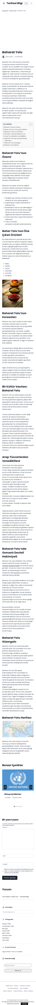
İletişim (16, 986)
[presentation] (18, 780)
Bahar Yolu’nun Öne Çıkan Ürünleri (16, 129)
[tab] (14, 806)
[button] (29, 3)
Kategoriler (9, 919)
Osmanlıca (5, 938)
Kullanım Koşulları (25, 986)
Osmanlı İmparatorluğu (10, 566)
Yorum (5, 827)
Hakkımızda (9, 986)
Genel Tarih (13, 11)
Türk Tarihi (5, 940)
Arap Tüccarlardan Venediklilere (15, 136)
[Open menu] (4, 3)
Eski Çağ (4, 928)
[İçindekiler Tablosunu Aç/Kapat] (30, 124)
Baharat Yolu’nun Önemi (12, 127)
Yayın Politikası (24, 988)
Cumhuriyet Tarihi (8, 926)
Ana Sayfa (8, 907)
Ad (4, 856)
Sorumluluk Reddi (13, 988)
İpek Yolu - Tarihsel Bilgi (20, 897)
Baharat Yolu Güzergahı (12, 143)
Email (5, 864)
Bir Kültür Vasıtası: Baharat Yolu (15, 134)
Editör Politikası (7, 991)
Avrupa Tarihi (6, 924)
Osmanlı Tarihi (6, 935)
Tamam (24, 1003)
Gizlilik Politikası (17, 991)
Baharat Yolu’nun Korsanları (14, 132)
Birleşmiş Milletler (12, 794)
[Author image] (3, 57)
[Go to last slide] (5, 787)
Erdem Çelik (9, 56)
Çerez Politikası (28, 991)
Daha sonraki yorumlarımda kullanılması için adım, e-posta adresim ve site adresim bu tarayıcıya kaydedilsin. (19, 871)
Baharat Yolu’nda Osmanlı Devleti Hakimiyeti (16, 140)
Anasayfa (5, 11)
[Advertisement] (18, 31)
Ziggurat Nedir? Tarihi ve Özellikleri (12, 951)
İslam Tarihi (6, 933)
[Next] (30, 787)
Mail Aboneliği (10, 958)
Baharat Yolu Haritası (12, 145)
